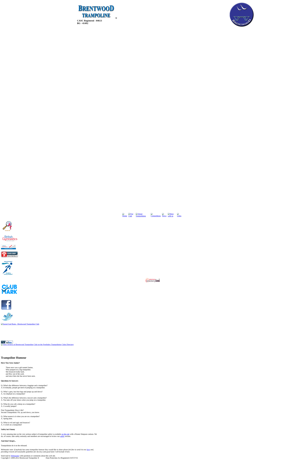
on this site (65, 434)
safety (62, 436)
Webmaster (15, 456)
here (88, 450)
